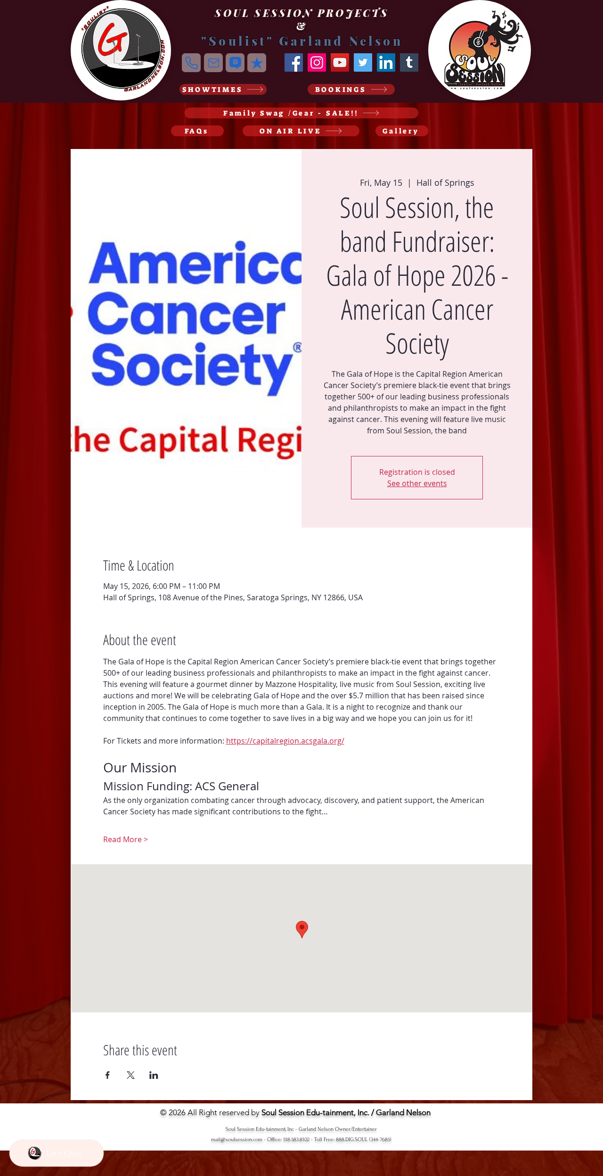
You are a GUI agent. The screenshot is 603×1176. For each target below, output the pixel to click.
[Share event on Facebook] (107, 1075)
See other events (417, 483)
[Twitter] (363, 62)
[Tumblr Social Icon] (409, 62)
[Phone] (191, 62)
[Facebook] (294, 62)
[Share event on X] (130, 1075)
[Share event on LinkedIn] (153, 1075)
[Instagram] (317, 62)
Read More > (125, 839)
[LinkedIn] (386, 62)
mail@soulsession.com (236, 1139)
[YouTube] (340, 62)
